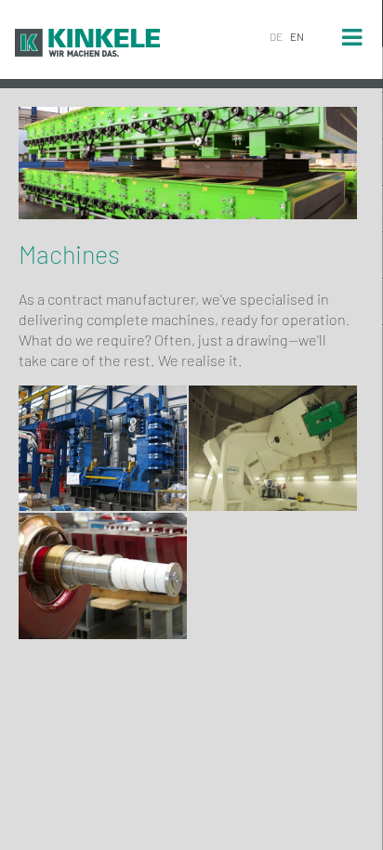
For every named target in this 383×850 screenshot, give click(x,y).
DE (276, 36)
